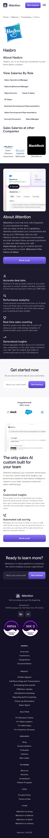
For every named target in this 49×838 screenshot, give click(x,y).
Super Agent (24, 705)
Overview (24, 651)
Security (24, 774)
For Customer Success (24, 729)
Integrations (24, 659)
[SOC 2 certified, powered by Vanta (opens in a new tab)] (30, 628)
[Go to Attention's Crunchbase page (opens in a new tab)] (28, 614)
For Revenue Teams (24, 717)
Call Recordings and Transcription (24, 681)
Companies (26, 17)
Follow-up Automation (24, 701)
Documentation (24, 663)
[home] (11, 5)
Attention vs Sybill (24, 819)
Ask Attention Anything (24, 693)
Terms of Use (24, 799)
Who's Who (24, 758)
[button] (43, 5)
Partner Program (24, 782)
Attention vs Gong (24, 811)
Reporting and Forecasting (24, 697)
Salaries (14, 17)
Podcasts (24, 750)
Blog (24, 742)
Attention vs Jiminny (24, 823)
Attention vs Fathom (24, 815)
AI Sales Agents (24, 677)
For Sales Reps (24, 725)
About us (24, 770)
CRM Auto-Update (24, 689)
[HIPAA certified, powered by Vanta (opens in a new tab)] (11, 628)
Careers (24, 754)
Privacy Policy (24, 795)
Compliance (24, 778)
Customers (24, 655)
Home (5, 17)
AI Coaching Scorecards (24, 685)
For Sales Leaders (24, 721)
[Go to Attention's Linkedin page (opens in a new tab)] (21, 614)
